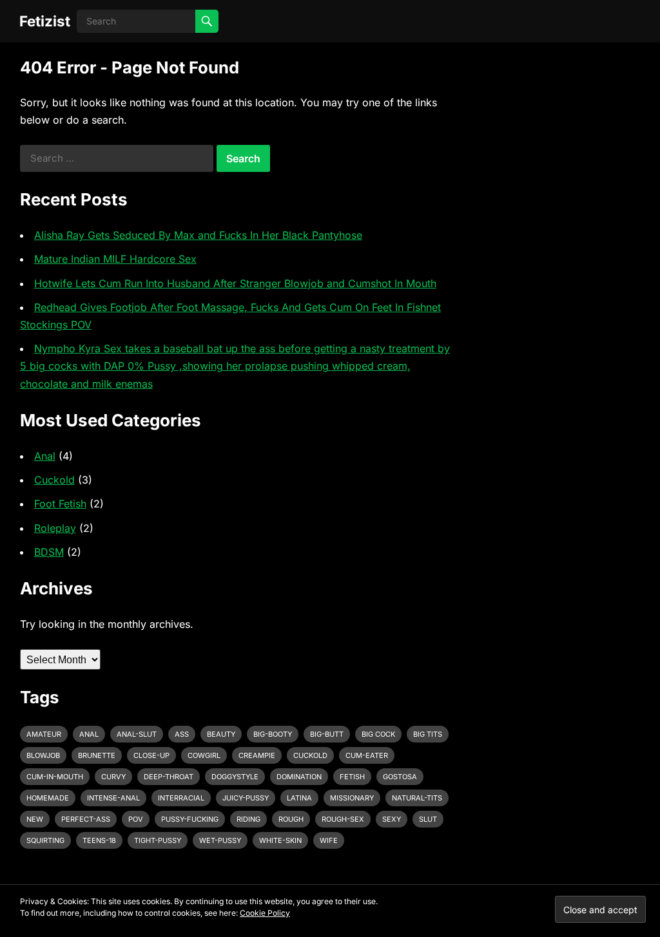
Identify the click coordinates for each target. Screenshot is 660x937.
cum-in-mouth (54, 776)
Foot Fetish (60, 503)
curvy (113, 776)
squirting (45, 840)
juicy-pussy (245, 797)
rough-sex (343, 819)
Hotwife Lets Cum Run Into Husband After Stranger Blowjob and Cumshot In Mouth (235, 283)
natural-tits (417, 797)
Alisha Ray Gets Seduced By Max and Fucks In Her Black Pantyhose (198, 235)
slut (428, 819)
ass (182, 734)
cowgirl (204, 755)
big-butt (327, 734)
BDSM (49, 551)
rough (291, 819)
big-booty (272, 734)
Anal (44, 456)
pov (135, 819)
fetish (352, 776)
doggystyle (234, 776)
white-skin (280, 840)
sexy (391, 819)
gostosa (400, 776)
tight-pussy (157, 840)
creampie (256, 755)
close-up (151, 755)
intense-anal (113, 797)
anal (89, 734)
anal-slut (137, 734)
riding (248, 819)
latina (299, 797)
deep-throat (168, 776)
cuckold (310, 755)
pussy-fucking (189, 819)
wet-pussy (220, 840)
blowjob (43, 755)
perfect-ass (85, 819)
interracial (181, 797)
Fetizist (44, 21)
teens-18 (99, 840)
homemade (47, 797)
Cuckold (54, 479)
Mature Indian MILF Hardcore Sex (115, 258)
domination (299, 776)
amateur (43, 734)
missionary (352, 797)
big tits (427, 734)
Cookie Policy (265, 913)
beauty (221, 734)
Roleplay (55, 528)
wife (329, 840)
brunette (96, 755)
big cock (378, 734)
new (34, 819)
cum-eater (366, 755)
